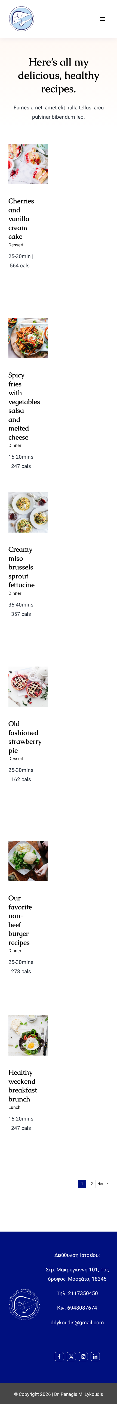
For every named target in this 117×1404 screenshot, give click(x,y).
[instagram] (83, 1356)
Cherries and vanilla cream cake (28, 147)
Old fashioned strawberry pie (28, 670)
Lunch (14, 1107)
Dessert (15, 245)
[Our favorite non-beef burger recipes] (28, 861)
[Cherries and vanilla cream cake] (28, 164)
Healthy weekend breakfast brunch (28, 1018)
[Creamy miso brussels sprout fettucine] (28, 512)
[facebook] (59, 1356)
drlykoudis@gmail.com (77, 1323)
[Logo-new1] (21, 8)
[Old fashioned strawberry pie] (28, 687)
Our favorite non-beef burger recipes (20, 920)
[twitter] (71, 1356)
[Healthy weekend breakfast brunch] (28, 1035)
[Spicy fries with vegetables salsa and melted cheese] (28, 338)
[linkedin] (95, 1356)
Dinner (14, 445)
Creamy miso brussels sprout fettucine (21, 567)
